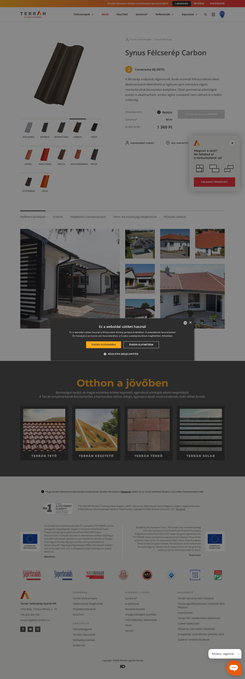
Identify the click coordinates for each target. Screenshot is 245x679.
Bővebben (167, 336)
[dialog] (122, 339)
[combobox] (185, 323)
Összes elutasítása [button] (141, 344)
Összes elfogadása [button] (103, 344)
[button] (122, 354)
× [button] (190, 322)
